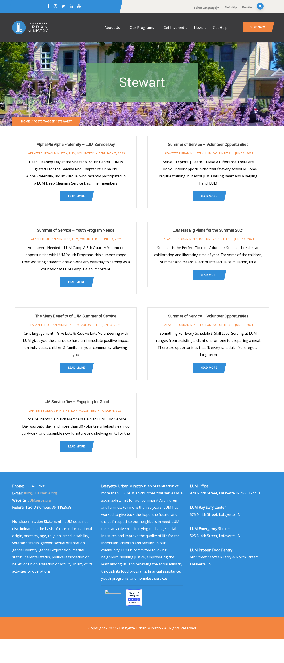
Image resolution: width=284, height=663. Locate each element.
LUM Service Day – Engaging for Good (76, 401)
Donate (247, 7)
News (198, 27)
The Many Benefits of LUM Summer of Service (75, 316)
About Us (112, 27)
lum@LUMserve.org (40, 493)
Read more (76, 196)
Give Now (257, 27)
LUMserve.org (39, 500)
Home (25, 121)
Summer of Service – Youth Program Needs (75, 230)
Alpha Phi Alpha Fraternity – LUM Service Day (76, 144)
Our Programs (142, 27)
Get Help (231, 7)
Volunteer (85, 153)
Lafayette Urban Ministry (47, 153)
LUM (72, 153)
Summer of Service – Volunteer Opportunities (208, 144)
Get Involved (174, 27)
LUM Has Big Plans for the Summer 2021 (208, 230)
